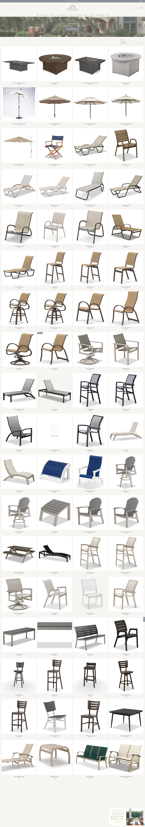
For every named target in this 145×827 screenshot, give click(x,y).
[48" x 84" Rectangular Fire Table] (19, 64)
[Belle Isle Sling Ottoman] (54, 757)
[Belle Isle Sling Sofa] (90, 757)
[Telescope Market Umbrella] (54, 104)
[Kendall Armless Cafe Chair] (54, 431)
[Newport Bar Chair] (126, 471)
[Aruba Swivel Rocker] (19, 349)
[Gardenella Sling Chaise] (126, 186)
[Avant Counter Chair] (19, 716)
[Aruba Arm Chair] (54, 349)
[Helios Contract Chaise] (19, 186)
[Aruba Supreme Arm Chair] (126, 308)
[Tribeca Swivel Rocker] (90, 349)
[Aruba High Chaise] (126, 227)
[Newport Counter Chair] (19, 512)
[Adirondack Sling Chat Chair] (90, 471)
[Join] (124, 817)
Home (37, 15)
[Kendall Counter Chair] (126, 390)
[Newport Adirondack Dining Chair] (90, 512)
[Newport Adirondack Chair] (126, 512)
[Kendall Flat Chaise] (54, 390)
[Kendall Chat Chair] (19, 431)
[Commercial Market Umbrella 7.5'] (126, 104)
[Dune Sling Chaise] (19, 471)
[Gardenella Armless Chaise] (90, 186)
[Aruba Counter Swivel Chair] (54, 308)
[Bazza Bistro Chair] (54, 594)
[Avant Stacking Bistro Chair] (90, 716)
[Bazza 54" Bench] (54, 635)
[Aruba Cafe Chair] (90, 308)
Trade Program (100, 15)
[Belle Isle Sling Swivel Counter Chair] (54, 798)
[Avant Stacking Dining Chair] (54, 716)
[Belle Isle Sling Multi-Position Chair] (126, 798)
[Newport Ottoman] (54, 512)
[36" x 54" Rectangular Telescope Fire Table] (90, 64)
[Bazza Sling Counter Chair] (126, 553)
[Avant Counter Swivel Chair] (126, 675)
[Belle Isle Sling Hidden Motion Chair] (90, 798)
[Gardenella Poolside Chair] (19, 227)
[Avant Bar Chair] (54, 675)
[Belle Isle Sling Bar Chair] (19, 798)
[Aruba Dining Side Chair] (126, 267)
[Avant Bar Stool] (90, 675)
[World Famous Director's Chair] (54, 145)
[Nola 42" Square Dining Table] (126, 716)
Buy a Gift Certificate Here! (72, 1)
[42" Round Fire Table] (126, 64)
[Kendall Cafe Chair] (90, 431)
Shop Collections (72, 29)
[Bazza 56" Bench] (90, 635)
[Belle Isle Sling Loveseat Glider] (126, 757)
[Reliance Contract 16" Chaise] (90, 145)
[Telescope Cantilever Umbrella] (19, 145)
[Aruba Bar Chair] (54, 267)
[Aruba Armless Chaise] (19, 267)
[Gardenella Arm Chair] (90, 227)
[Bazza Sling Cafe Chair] (90, 594)
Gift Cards (78, 15)
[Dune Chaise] (126, 431)
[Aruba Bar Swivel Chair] (19, 308)
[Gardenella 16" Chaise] (54, 186)
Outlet (72, 15)
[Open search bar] (138, 8)
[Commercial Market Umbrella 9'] (90, 104)
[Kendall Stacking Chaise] (19, 390)
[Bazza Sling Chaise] (54, 553)
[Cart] (142, 8)
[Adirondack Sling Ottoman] (54, 471)
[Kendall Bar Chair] (90, 390)
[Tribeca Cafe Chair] (126, 349)
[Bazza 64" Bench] (19, 635)
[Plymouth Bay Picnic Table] (19, 553)
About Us (91, 15)
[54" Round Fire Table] (54, 64)
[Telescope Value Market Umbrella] (19, 104)
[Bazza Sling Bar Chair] (90, 553)
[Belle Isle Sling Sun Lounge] (19, 757)
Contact (85, 15)
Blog (107, 15)
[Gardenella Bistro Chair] (54, 227)
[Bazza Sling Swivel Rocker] (19, 594)
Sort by (122, 40)
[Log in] (140, 8)
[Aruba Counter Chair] (90, 267)
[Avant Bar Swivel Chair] (19, 675)
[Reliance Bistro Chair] (126, 145)
